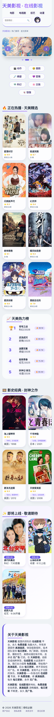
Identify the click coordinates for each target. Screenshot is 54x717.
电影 (12, 13)
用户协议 (6, 711)
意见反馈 (41, 711)
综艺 (33, 13)
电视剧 (22, 13)
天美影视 (6, 31)
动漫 (42, 13)
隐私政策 (17, 711)
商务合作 (29, 711)
